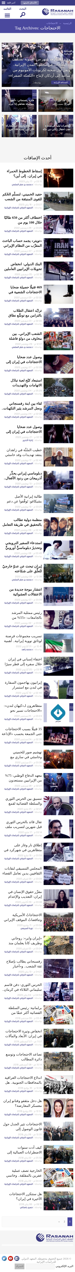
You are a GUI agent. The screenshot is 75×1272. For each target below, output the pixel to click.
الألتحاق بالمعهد (30, 3)
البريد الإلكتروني (64, 1266)
